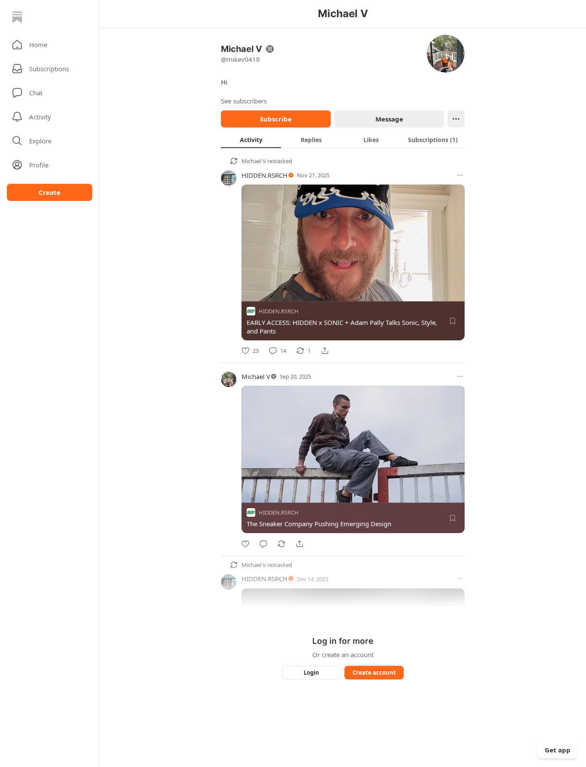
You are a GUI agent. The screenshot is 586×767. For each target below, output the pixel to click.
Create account (374, 672)
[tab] (251, 139)
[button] (49, 44)
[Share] (324, 351)
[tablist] (343, 139)
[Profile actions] (456, 118)
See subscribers (244, 101)
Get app (558, 750)
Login (311, 672)
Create (49, 192)
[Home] (17, 17)
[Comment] (263, 544)
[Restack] (281, 544)
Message (389, 119)
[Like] (245, 544)
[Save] (452, 321)
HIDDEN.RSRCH (264, 175)
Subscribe (276, 119)
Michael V (254, 161)
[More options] (460, 175)
